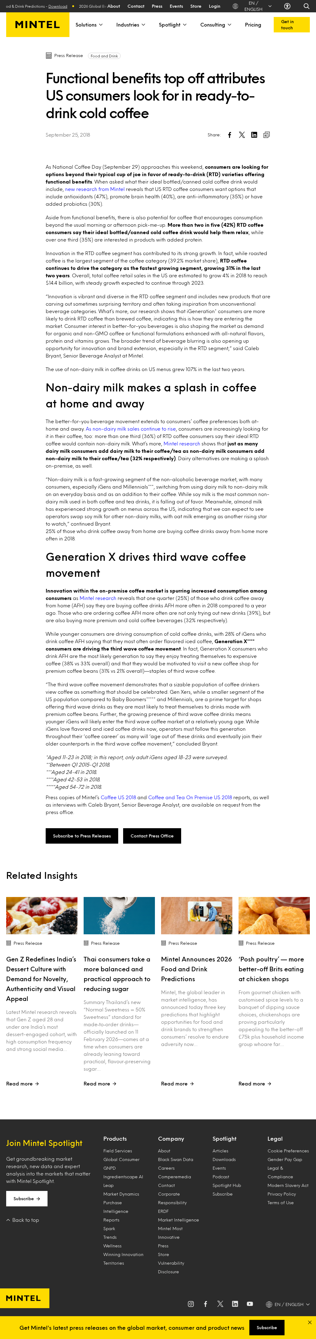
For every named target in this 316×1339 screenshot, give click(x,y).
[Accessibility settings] (287, 6)
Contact (135, 6)
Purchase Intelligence (115, 1207)
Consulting (212, 25)
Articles (220, 1150)
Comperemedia (174, 1176)
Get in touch (287, 24)
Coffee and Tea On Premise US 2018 (190, 797)
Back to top (25, 1220)
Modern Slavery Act (288, 1185)
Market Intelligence (178, 1219)
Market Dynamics (121, 1194)
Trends (110, 1237)
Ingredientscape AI (123, 1176)
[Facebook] (205, 1304)
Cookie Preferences (288, 1150)
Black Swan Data (175, 1159)
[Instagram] (190, 1304)
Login (214, 6)
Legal (275, 1138)
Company (171, 1138)
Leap (108, 1185)
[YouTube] (250, 1304)
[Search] (306, 6)
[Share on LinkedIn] (254, 134)
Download (47, 6)
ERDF (163, 1211)
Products (115, 1138)
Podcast (221, 1176)
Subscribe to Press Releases (82, 835)
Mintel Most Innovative (170, 1233)
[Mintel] (37, 24)
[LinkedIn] (235, 1304)
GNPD (109, 1168)
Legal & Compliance (280, 1172)
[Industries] (143, 24)
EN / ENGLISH (253, 6)
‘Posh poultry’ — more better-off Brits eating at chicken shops (271, 969)
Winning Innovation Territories (123, 1259)
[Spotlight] (184, 24)
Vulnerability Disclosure (171, 1267)
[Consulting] (229, 24)
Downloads (224, 1159)
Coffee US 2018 (118, 797)
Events (176, 6)
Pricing (253, 25)
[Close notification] (310, 1322)
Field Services (117, 1150)
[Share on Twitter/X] (242, 134)
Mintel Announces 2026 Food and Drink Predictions (196, 969)
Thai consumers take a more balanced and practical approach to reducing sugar (117, 974)
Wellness (112, 1245)
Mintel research (182, 443)
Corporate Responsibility (172, 1198)
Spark (109, 1228)
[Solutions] (100, 24)
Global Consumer (121, 1159)
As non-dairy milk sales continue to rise (131, 429)
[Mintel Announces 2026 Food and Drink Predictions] (196, 915)
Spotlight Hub (227, 1185)
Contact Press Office (152, 835)
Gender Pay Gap (285, 1159)
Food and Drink (104, 55)
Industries (127, 25)
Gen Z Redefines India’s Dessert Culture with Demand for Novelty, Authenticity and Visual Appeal (41, 979)
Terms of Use (281, 1202)
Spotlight (170, 25)
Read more (19, 1083)
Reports (111, 1219)
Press (157, 6)
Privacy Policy (282, 1194)
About (113, 6)
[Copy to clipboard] (266, 134)
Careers (166, 1168)
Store (196, 6)
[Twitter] (220, 1304)
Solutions (86, 25)
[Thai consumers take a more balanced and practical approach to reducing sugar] (119, 915)
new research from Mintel (95, 189)
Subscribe (24, 1198)
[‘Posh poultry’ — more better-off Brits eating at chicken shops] (274, 915)
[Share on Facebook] (229, 134)
